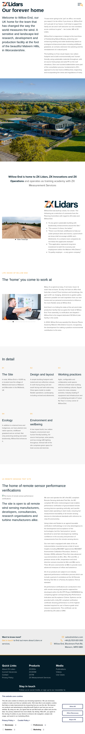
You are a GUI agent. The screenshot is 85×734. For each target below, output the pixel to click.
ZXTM (31, 674)
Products (34, 666)
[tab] (8, 321)
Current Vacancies (9, 672)
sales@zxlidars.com (74, 637)
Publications (61, 669)
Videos (59, 672)
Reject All (72, 719)
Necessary (9, 725)
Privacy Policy (7, 677)
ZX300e (32, 669)
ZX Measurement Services (40, 677)
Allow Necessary (72, 713)
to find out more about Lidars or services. (22, 640)
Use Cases (60, 674)
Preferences (38, 725)
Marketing (37, 729)
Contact (5, 674)
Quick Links (9, 666)
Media (59, 666)
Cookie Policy (24, 720)
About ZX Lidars (8, 669)
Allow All (73, 706)
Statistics (8, 729)
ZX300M (32, 672)
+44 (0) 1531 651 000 (73, 640)
